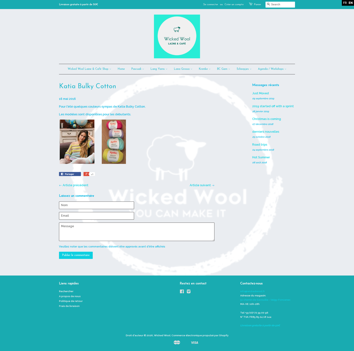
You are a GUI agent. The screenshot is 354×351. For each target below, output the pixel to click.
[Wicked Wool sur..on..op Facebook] (182, 292)
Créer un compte (234, 4)
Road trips (259, 144)
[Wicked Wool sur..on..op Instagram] (189, 292)
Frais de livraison (69, 305)
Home (121, 69)
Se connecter (210, 4)
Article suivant (200, 185)
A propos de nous (70, 296)
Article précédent (75, 185)
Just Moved (260, 93)
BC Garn (222, 69)
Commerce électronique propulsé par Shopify (199, 335)
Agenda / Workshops (271, 69)
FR (345, 3)
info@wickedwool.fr (252, 291)
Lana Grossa (182, 69)
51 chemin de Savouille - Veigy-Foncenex (265, 299)
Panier (257, 4)
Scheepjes (243, 69)
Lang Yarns (158, 69)
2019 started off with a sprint (273, 106)
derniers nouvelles (265, 131)
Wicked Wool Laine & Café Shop (88, 69)
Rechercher (66, 291)
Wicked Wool (162, 335)
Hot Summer (261, 157)
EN (351, 3)
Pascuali (136, 69)
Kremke (204, 69)
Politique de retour (71, 301)
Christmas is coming (266, 119)
